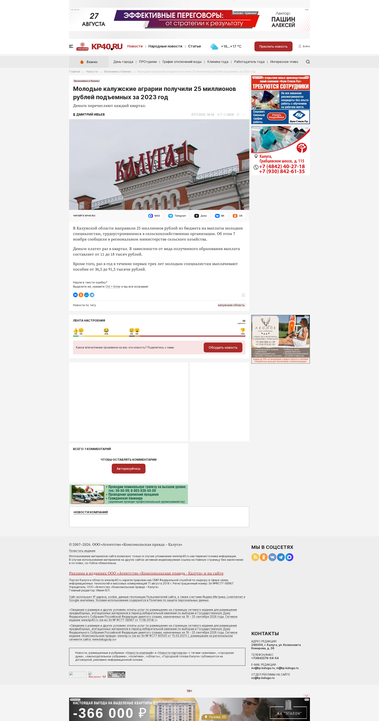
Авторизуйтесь (129, 469)
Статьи (194, 46)
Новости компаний (91, 512)
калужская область (231, 305)
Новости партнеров (172, 652)
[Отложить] (238, 114)
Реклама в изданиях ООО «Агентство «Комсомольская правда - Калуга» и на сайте (146, 573)
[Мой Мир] (86, 295)
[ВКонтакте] (75, 295)
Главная (74, 71)
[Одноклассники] (81, 295)
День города (123, 62)
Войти (306, 46)
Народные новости (165, 46)
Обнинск (82, 48)
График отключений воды (182, 62)
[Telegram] (92, 295)
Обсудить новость (223, 347)
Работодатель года (249, 62)
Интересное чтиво (284, 62)
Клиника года (217, 62)
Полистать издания (82, 550)
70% (243, 334)
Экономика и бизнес (117, 71)
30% (106, 334)
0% (75, 334)
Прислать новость (273, 46)
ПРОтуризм (148, 62)
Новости (135, 46)
